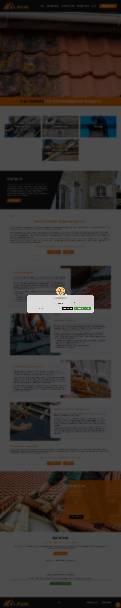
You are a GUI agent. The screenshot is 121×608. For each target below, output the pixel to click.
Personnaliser (67, 308)
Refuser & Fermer (38, 308)
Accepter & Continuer (82, 308)
